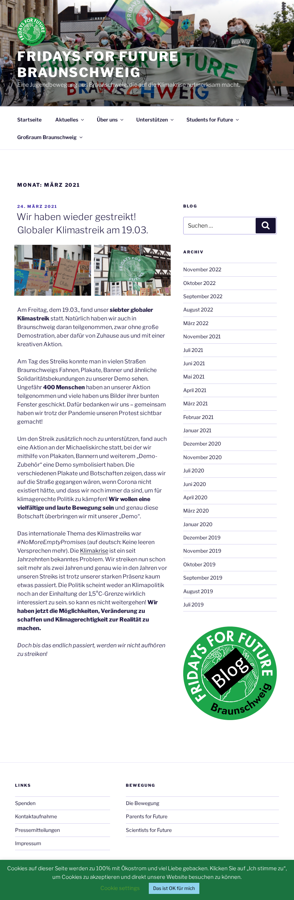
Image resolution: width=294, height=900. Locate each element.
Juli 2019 (193, 604)
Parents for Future (146, 816)
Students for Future (209, 119)
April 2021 (195, 390)
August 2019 (198, 591)
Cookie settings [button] (120, 888)
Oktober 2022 (199, 283)
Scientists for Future (149, 830)
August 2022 (198, 309)
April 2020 (195, 497)
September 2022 (202, 296)
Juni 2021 (194, 363)
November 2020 (202, 457)
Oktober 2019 (199, 564)
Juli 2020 (193, 470)
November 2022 (202, 269)
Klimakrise (94, 550)
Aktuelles (66, 119)
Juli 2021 (193, 350)
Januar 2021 (197, 430)
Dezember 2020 (202, 444)
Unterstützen (152, 119)
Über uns (107, 119)
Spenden (25, 803)
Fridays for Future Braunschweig (98, 64)
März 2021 (195, 403)
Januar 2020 (198, 524)
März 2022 (195, 323)
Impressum (28, 843)
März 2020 (196, 511)
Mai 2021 (194, 376)
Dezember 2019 (201, 537)
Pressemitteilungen (37, 830)
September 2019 (202, 578)
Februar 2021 (198, 417)
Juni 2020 (194, 484)
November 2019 (202, 551)
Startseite (29, 119)
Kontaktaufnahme (36, 816)
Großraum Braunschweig (47, 137)
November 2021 (202, 336)
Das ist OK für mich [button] (174, 888)
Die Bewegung (142, 803)
